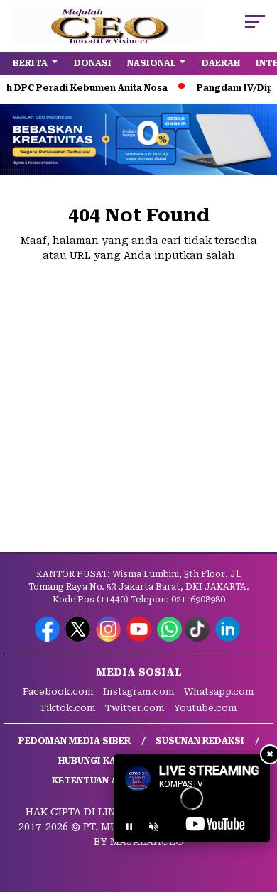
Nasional (151, 63)
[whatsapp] (169, 638)
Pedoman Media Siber (74, 741)
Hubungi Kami (93, 761)
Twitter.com (135, 708)
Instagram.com (139, 691)
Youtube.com (205, 708)
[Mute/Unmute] (153, 827)
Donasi (93, 63)
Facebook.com (58, 691)
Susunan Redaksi (200, 741)
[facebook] (49, 638)
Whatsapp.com (219, 691)
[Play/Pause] (129, 827)
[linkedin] (229, 638)
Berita (30, 63)
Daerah (221, 63)
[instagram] (110, 638)
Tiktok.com (68, 708)
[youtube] (140, 638)
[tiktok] (198, 638)
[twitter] (79, 638)
